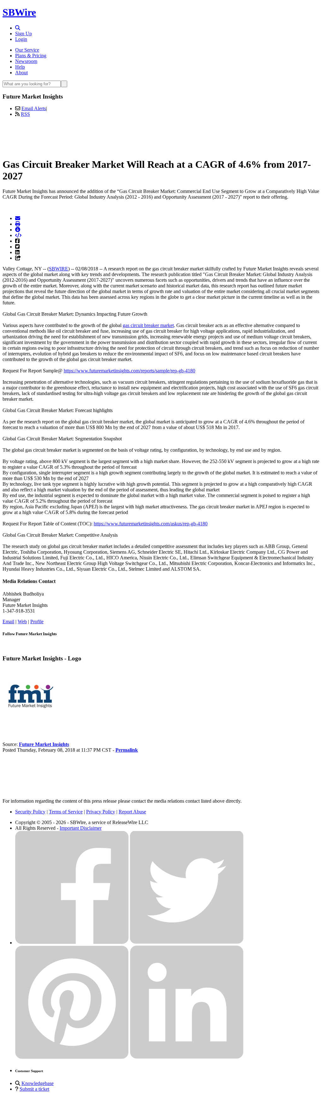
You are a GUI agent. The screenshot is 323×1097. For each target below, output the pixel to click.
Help (20, 67)
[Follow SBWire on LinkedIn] (187, 1057)
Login (21, 39)
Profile (37, 621)
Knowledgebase (37, 1083)
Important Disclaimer (81, 828)
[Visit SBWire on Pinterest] (72, 1057)
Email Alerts (33, 108)
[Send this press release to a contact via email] (17, 218)
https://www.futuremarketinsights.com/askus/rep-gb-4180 (151, 523)
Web (22, 621)
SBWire (19, 12)
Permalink (126, 750)
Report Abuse (132, 811)
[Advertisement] (161, 136)
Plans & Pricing (30, 55)
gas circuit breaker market (148, 325)
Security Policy (30, 811)
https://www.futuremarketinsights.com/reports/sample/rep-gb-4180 (129, 370)
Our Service (27, 50)
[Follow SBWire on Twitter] (187, 942)
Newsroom (26, 61)
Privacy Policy (100, 811)
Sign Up (23, 33)
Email (8, 621)
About (21, 72)
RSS (25, 114)
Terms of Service (66, 811)
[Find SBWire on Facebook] (72, 942)
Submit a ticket (34, 1089)
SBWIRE (58, 268)
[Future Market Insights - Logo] (31, 723)
